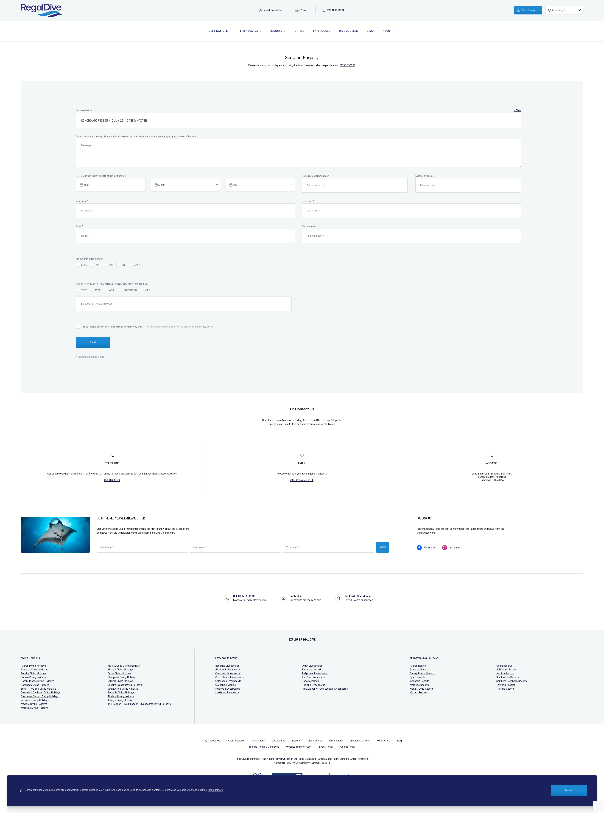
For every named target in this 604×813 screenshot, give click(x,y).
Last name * (308, 201)
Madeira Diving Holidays (34, 703)
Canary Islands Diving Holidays (37, 681)
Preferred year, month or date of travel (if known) (101, 176)
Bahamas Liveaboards (227, 665)
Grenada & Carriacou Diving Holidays (41, 692)
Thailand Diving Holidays (121, 696)
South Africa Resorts (507, 677)
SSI (123, 265)
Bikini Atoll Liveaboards (227, 669)
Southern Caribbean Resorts (511, 681)
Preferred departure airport (315, 176)
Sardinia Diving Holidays (120, 681)
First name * (82, 201)
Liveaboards (249, 30)
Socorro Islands (310, 681)
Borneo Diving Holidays (33, 677)
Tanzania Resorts (505, 684)
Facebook (429, 547)
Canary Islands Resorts (422, 673)
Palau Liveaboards (312, 669)
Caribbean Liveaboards (227, 673)
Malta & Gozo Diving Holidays (124, 665)
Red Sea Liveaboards (313, 677)
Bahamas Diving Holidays (34, 669)
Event (111, 290)
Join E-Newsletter (273, 10)
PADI (97, 265)
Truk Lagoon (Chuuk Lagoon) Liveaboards (325, 688)
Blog (370, 30)
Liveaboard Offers (360, 740)
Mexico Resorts (418, 692)
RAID (110, 265)
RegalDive (41, 10)
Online (84, 290)
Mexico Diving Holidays (120, 669)
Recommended (129, 290)
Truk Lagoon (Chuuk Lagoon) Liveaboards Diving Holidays (139, 703)
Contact (304, 10)
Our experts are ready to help (305, 598)
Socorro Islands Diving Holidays (125, 684)
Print (97, 290)
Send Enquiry (528, 10)
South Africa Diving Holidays (123, 688)
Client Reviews (236, 740)
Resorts (276, 30)
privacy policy (206, 326)
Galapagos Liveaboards (228, 681)
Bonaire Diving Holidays (33, 673)
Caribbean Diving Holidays (35, 684)
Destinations (218, 30)
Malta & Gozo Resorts (421, 688)
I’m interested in (298, 110)
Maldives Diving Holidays (34, 707)
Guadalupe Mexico (225, 684)
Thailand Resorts (505, 688)
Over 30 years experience (358, 598)
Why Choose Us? (211, 740)
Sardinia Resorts (505, 673)
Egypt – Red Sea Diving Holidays (38, 688)
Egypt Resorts (417, 677)
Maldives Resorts (419, 684)
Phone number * (310, 226)
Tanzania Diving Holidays (121, 692)
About (387, 30)
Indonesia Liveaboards (227, 688)
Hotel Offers (383, 740)
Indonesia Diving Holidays (35, 700)
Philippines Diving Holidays (122, 677)
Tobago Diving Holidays (120, 700)
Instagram (455, 547)
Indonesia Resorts (419, 681)
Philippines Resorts (506, 669)
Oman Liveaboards (312, 665)
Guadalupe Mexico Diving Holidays (40, 696)
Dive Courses (348, 30)
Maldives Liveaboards (227, 692)
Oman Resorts (504, 665)
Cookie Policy (347, 746)
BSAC (84, 265)
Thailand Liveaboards (313, 684)
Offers (299, 30)
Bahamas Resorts (419, 669)
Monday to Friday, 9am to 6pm (249, 598)
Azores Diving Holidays (33, 665)
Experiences (321, 30)
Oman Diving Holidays (119, 673)
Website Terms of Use (298, 746)
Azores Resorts (418, 665)
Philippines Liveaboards (315, 673)
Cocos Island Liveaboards (229, 677)
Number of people (424, 176)
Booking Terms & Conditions (264, 746)
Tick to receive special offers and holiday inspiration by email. (112, 326)
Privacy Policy (325, 746)
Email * (79, 226)
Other (137, 265)
